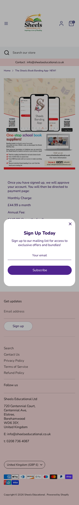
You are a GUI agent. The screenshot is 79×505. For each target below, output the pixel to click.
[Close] (70, 224)
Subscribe (40, 270)
